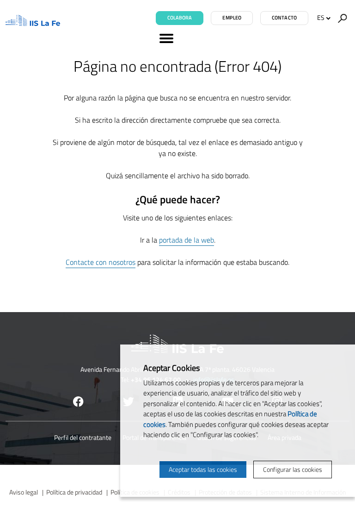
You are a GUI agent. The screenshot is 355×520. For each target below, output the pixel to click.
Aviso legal (23, 492)
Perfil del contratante (82, 437)
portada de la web (186, 239)
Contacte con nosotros (100, 262)
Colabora (179, 17)
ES (320, 17)
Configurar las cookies (292, 469)
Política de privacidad (74, 492)
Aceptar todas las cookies (203, 469)
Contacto (284, 17)
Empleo (231, 17)
